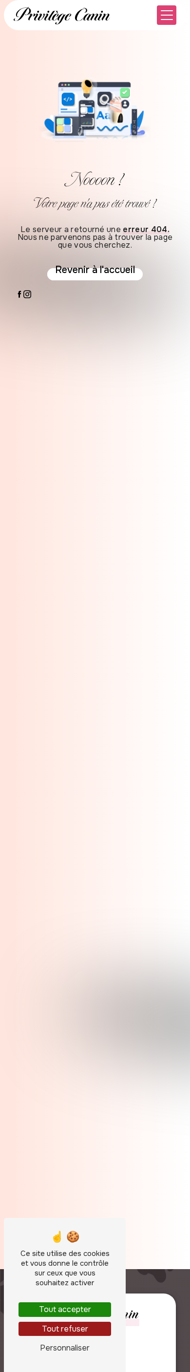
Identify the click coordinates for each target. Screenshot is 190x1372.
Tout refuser (65, 1329)
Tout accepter (65, 1309)
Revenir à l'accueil (95, 270)
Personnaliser (65, 1348)
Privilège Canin (62, 14)
